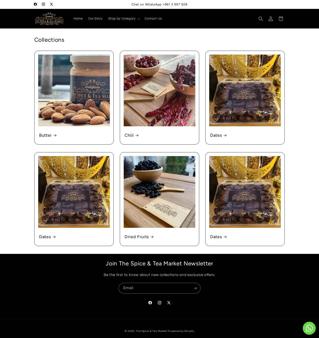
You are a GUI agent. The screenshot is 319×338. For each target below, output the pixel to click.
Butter (45, 135)
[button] (123, 18)
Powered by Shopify (181, 331)
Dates (216, 135)
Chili (129, 135)
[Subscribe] (195, 288)
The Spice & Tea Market (151, 331)
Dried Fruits (137, 236)
